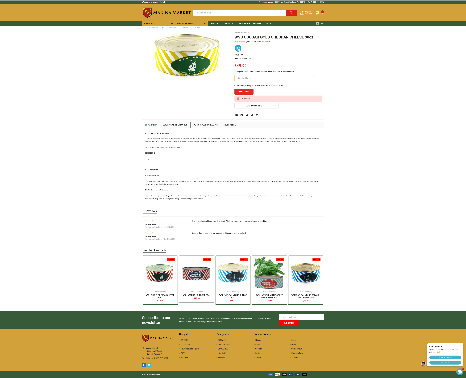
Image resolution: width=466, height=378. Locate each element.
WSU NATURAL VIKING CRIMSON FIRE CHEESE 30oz (305, 296)
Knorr (257, 344)
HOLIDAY (222, 353)
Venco (258, 357)
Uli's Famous (296, 349)
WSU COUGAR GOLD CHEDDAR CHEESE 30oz (184, 27)
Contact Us (229, 23)
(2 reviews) (251, 42)
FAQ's (268, 23)
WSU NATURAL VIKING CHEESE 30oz (233, 296)
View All (294, 357)
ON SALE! (214, 23)
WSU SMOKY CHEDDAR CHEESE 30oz (160, 296)
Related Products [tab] (154, 250)
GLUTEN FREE (224, 344)
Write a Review (263, 42)
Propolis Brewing (298, 353)
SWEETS (221, 357)
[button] (459, 371)
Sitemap (184, 357)
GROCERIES (223, 349)
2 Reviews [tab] (150, 211)
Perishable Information (206, 125)
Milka (293, 340)
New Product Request (250, 23)
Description (151, 125)
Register (308, 14)
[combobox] (245, 13)
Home (144, 27)
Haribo (258, 340)
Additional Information (175, 125)
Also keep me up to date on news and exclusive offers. (260, 85)
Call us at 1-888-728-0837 (157, 358)
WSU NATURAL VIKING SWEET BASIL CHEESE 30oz (269, 296)
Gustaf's (258, 349)
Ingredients (230, 125)
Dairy (163, 27)
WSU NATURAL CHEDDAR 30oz (196, 295)
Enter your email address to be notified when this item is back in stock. (264, 72)
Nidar (293, 344)
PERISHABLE (153, 27)
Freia (257, 353)
